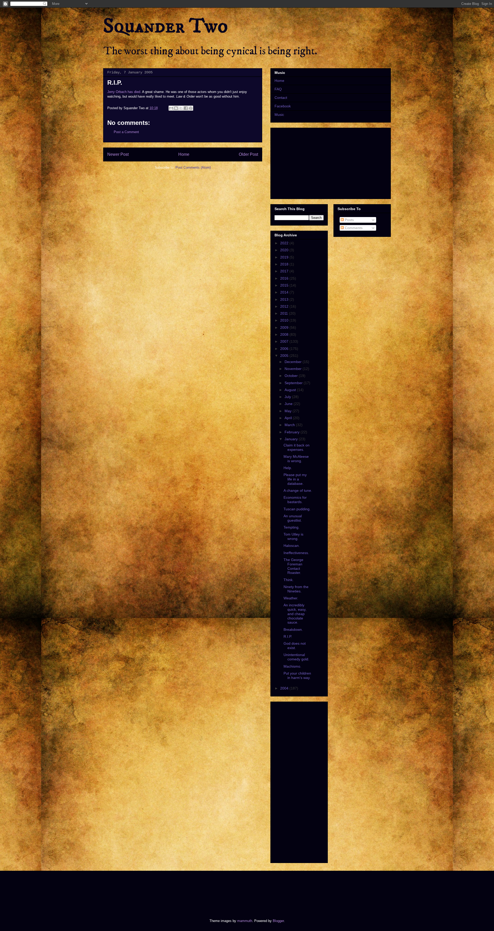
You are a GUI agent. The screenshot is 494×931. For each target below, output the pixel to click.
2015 (284, 285)
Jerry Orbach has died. (124, 92)
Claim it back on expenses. (297, 447)
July (288, 397)
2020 (284, 250)
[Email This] (171, 108)
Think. (289, 580)
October (292, 376)
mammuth (244, 921)
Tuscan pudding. (297, 509)
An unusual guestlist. (293, 518)
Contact (281, 98)
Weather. (291, 598)
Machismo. (292, 666)
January (292, 439)
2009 (284, 327)
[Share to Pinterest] (190, 108)
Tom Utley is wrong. (293, 536)
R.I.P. (288, 636)
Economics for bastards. (295, 499)
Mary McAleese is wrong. (296, 458)
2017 (284, 271)
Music (279, 115)
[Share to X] (180, 108)
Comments (353, 228)
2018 (284, 264)
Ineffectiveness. (296, 553)
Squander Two (165, 26)
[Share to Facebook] (185, 108)
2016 (284, 278)
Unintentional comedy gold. (296, 657)
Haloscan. (292, 546)
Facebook (283, 106)
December (294, 362)
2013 (284, 299)
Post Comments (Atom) (193, 167)
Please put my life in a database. (295, 479)
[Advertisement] (196, 890)
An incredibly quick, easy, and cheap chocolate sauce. (295, 613)
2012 (284, 306)
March (290, 425)
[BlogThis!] (176, 108)
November (294, 369)
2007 (284, 341)
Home (183, 154)
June (289, 404)
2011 (284, 313)
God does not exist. (295, 645)
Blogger (278, 921)
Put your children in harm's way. (297, 675)
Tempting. (291, 527)
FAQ (278, 89)
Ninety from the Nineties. (296, 589)
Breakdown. (293, 629)
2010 (284, 320)
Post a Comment (126, 132)
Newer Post (118, 154)
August (291, 390)
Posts (349, 220)
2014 (284, 292)
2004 (284, 688)
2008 (284, 334)
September (294, 383)
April (289, 418)
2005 (284, 356)
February (293, 432)
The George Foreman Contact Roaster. (293, 566)
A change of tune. (298, 490)
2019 (284, 257)
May (289, 411)
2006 (284, 349)
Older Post (248, 154)
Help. (288, 468)
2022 (284, 243)
